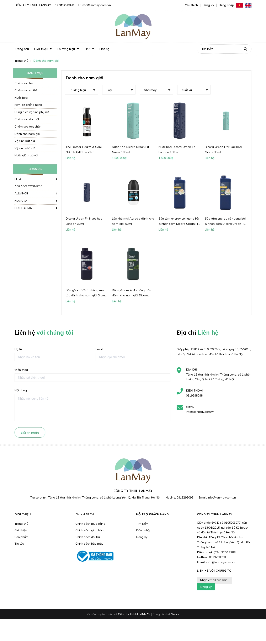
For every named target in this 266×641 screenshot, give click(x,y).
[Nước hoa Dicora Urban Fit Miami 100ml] (133, 121)
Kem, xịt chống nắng (28, 105)
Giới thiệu (21, 530)
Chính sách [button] (84, 514)
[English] (248, 5)
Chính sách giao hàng (90, 530)
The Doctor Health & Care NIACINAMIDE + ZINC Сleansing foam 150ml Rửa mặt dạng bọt (84, 150)
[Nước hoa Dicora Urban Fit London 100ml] (180, 121)
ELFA (18, 179)
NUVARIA (21, 201)
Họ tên (19, 349)
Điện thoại (21, 370)
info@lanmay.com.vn (96, 5)
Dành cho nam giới (27, 134)
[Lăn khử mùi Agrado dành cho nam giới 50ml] (133, 192)
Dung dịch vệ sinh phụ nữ (32, 112)
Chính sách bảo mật (89, 543)
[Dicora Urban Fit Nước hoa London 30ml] (87, 192)
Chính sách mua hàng (90, 524)
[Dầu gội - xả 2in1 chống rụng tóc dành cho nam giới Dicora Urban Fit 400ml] (87, 264)
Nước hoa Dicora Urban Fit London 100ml (177, 149)
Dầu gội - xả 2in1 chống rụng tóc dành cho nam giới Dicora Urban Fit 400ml (86, 293)
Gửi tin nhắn (30, 433)
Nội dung (21, 390)
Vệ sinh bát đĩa (25, 141)
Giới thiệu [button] (23, 514)
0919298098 (65, 5)
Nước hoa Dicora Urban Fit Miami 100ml (130, 149)
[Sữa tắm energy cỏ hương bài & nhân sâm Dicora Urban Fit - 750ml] (226, 192)
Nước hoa (21, 97)
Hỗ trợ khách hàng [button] (152, 514)
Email (99, 349)
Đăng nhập (143, 530)
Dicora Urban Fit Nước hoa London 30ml (84, 221)
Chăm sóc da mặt (27, 119)
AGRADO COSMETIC (29, 186)
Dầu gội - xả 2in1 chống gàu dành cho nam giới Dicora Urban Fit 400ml (131, 293)
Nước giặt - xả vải (26, 155)
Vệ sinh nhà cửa (25, 148)
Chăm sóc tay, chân (28, 126)
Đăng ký (141, 537)
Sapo (175, 614)
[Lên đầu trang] (257, 629)
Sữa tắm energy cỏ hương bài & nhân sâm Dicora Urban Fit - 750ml (225, 221)
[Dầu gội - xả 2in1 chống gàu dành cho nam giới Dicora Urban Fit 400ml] (133, 264)
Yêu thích (191, 5)
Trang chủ (21, 524)
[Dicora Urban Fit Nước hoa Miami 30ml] (226, 121)
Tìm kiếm (142, 524)
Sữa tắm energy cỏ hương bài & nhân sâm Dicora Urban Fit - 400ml (179, 221)
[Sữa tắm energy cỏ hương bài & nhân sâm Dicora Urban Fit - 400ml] (180, 192)
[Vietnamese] (239, 5)
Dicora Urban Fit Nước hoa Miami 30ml (223, 149)
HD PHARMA (23, 208)
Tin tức (19, 543)
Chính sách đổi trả (87, 537)
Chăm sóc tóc (24, 83)
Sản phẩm (21, 537)
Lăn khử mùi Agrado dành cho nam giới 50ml (133, 221)
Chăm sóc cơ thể (26, 90)
